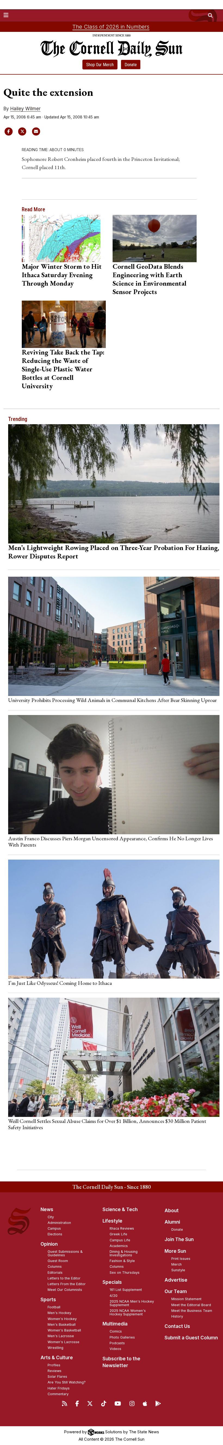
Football (54, 1307)
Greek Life (118, 1234)
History (177, 1316)
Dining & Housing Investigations (124, 1253)
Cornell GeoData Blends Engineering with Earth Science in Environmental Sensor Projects (149, 279)
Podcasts (117, 1343)
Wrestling (55, 1348)
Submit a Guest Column (191, 1337)
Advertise (176, 1280)
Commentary (58, 1394)
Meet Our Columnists (65, 1290)
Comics (116, 1331)
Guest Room (58, 1261)
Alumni (172, 1222)
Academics (119, 1246)
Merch (176, 1264)
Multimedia (115, 1324)
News (47, 1209)
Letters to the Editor (64, 1278)
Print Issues (180, 1259)
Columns (55, 1266)
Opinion (49, 1244)
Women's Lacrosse (63, 1342)
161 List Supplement (126, 1290)
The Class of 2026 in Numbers (110, 26)
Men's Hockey (59, 1313)
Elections (55, 1234)
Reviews (54, 1371)
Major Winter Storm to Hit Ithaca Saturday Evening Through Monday (62, 275)
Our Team (176, 1291)
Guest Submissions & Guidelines (65, 1253)
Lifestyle (112, 1221)
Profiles (54, 1365)
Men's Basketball (62, 1324)
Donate (131, 64)
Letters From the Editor (67, 1284)
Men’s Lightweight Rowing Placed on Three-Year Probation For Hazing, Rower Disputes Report (113, 551)
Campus (54, 1228)
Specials (112, 1282)
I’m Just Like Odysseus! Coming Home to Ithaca (60, 982)
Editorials (55, 1272)
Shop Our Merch (100, 64)
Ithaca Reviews (122, 1228)
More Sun (175, 1251)
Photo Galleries (122, 1337)
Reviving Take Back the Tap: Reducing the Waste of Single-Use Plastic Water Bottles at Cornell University (63, 369)
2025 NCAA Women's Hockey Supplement (128, 1312)
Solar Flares (57, 1376)
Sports (48, 1299)
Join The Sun (179, 1239)
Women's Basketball (64, 1330)
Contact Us (177, 1326)
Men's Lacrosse (61, 1336)
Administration (59, 1223)
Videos (115, 1349)
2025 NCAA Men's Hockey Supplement (132, 1303)
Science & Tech (120, 1209)
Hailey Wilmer (25, 108)
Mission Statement (186, 1299)
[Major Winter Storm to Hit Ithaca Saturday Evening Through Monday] (64, 238)
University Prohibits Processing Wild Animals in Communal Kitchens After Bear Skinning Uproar (112, 700)
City (51, 1217)
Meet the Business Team (191, 1311)
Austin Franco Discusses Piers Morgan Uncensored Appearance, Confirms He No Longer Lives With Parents (110, 841)
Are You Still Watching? (67, 1382)
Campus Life (120, 1240)
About (172, 1210)
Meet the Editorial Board (191, 1305)
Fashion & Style (122, 1261)
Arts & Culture (57, 1357)
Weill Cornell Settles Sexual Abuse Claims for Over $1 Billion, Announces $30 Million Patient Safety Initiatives (107, 1124)
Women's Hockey (62, 1319)
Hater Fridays (59, 1388)
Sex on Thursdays (125, 1272)
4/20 (113, 1296)
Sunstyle (178, 1270)
